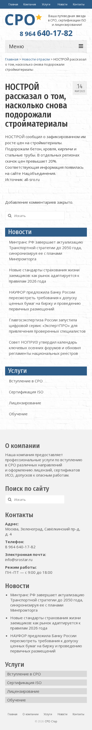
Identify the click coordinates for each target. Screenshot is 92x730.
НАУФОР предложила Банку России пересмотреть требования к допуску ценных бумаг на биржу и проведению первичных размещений (46, 643)
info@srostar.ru (18, 559)
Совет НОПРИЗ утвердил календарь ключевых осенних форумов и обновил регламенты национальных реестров (45, 347)
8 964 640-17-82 (20, 546)
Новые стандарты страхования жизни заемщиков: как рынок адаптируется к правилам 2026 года (44, 275)
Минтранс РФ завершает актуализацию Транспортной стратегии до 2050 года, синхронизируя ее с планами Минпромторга (47, 602)
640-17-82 (46, 33)
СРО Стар (51, 721)
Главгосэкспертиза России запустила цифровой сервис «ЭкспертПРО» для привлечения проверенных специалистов (47, 325)
